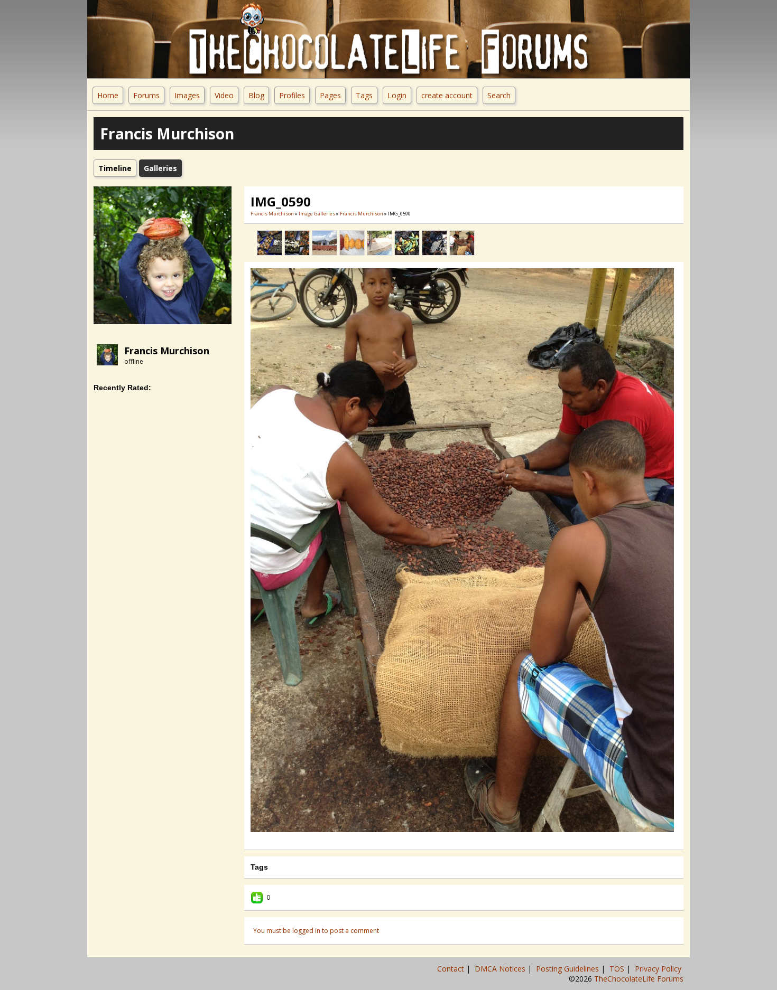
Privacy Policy (659, 969)
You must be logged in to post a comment (316, 930)
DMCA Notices (501, 969)
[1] (447, 839)
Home (107, 95)
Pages (330, 95)
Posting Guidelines (568, 969)
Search (499, 95)
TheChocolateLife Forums (638, 979)
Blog (256, 95)
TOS (617, 969)
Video (224, 95)
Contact (451, 969)
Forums (146, 95)
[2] (451, 839)
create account (447, 95)
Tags (364, 95)
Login (396, 95)
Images (187, 95)
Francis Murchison (166, 350)
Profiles (292, 95)
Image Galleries (317, 213)
